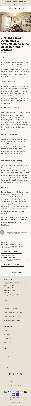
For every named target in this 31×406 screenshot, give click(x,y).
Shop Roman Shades (11, 251)
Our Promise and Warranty (10, 331)
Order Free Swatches (12, 264)
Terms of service (16, 402)
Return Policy (7, 342)
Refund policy (13, 399)
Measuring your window (10, 308)
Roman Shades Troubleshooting (12, 316)
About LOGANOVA (8, 353)
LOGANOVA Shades (15, 397)
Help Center (6, 304)
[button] (3, 9)
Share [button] (5, 58)
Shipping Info (7, 338)
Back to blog (16, 272)
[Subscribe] (25, 367)
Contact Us (6, 356)
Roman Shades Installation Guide (12, 312)
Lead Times (6, 334)
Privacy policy (22, 399)
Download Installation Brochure (12, 320)
